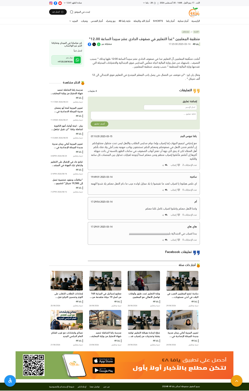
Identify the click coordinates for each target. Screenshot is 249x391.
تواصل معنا (95, 386)
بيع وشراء (110, 21)
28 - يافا (149, 2)
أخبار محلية (183, 21)
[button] (175, 165)
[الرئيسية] (194, 12)
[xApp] (94, 44)
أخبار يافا (170, 21)
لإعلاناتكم (82, 386)
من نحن (106, 386)
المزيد (74, 21)
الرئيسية (196, 21)
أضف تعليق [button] (99, 123)
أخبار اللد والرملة (142, 21)
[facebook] (55, 2)
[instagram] (51, 2)
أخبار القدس (97, 21)
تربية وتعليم (186, 32)
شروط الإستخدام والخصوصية (61, 386)
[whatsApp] (98, 44)
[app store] (104, 360)
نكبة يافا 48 (124, 21)
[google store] (104, 370)
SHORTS (158, 21)
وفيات (84, 21)
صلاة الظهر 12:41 (74, 2)
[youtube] (60, 2)
